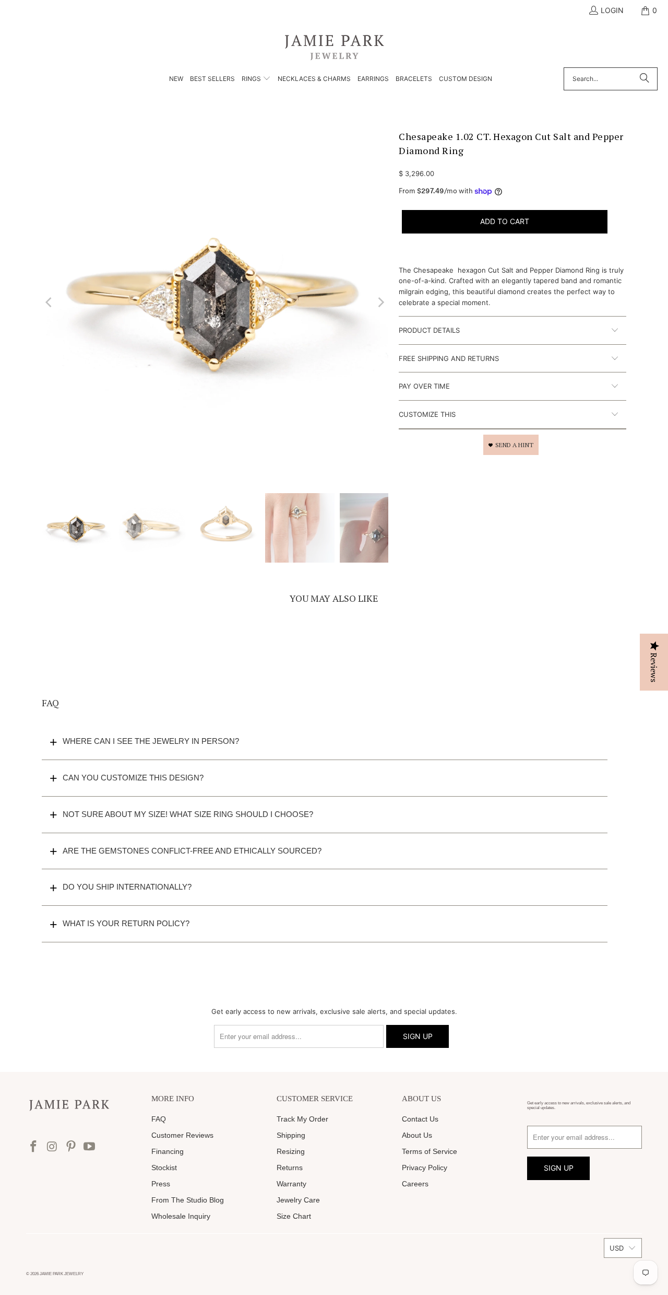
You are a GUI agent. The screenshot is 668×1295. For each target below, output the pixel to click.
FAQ (158, 1119)
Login (612, 10)
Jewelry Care (298, 1200)
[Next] (380, 302)
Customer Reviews (182, 1135)
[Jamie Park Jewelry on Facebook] (34, 1146)
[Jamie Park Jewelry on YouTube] (90, 1146)
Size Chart (294, 1216)
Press (160, 1184)
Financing (167, 1151)
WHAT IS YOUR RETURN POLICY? (126, 923)
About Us (417, 1135)
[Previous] (49, 302)
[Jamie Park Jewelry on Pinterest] (71, 1146)
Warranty (291, 1184)
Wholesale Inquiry (180, 1216)
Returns (290, 1167)
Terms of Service (429, 1151)
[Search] (644, 78)
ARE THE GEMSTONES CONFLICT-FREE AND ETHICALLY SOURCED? (192, 850)
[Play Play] (215, 302)
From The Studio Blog (187, 1200)
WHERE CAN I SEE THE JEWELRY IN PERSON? (151, 741)
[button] (256, 79)
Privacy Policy (424, 1167)
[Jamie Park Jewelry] (334, 46)
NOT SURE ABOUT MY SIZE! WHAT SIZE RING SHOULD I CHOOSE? (188, 814)
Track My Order (302, 1119)
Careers (415, 1184)
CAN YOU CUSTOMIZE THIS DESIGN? (133, 777)
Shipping (291, 1135)
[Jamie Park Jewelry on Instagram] (53, 1146)
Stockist (164, 1167)
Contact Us (420, 1119)
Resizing (291, 1151)
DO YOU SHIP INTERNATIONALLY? (127, 886)
